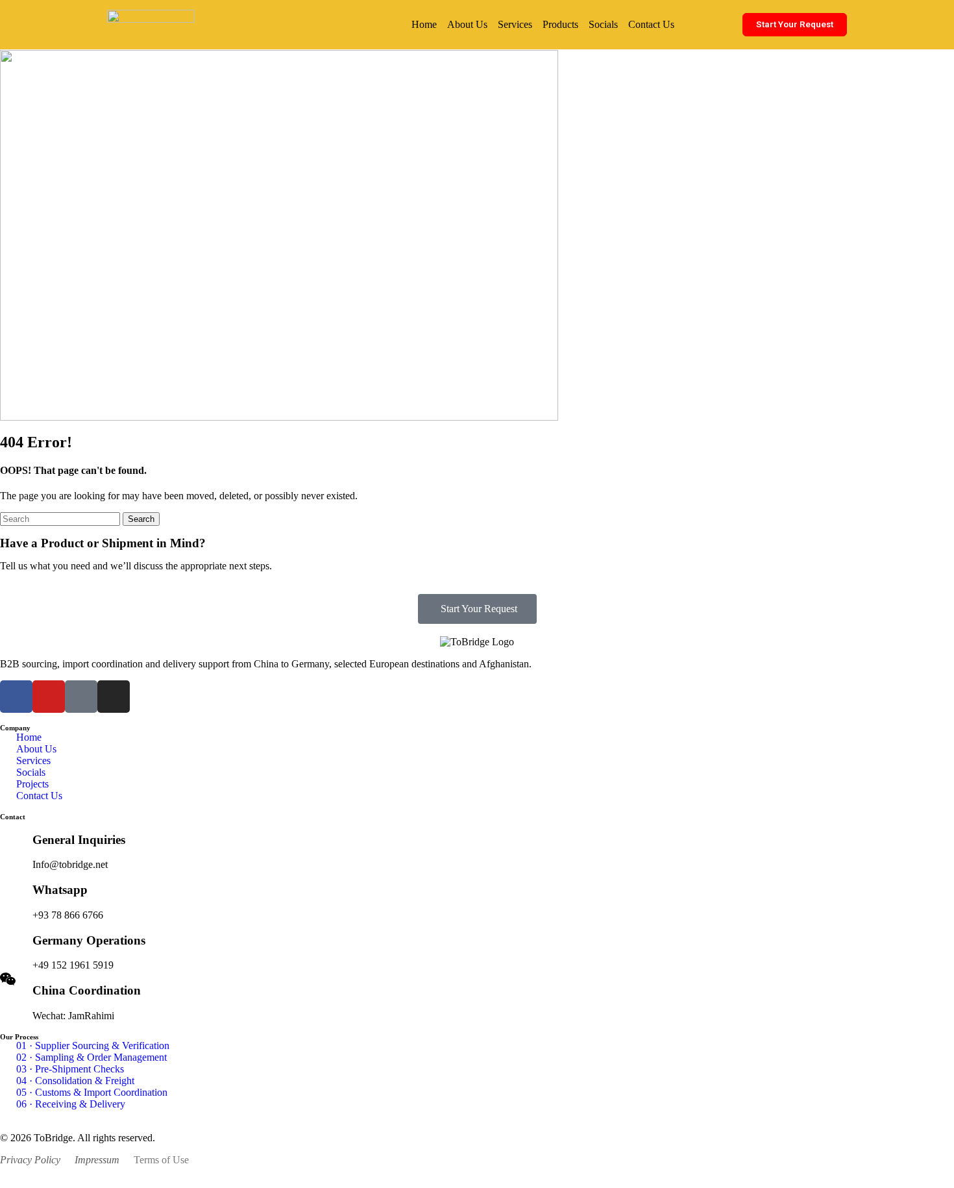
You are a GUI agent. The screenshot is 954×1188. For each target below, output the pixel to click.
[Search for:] (61, 518)
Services (515, 24)
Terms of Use (161, 1159)
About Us (467, 24)
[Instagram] (329, 24)
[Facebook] (229, 24)
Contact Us (651, 24)
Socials (603, 24)
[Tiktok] (296, 24)
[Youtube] (262, 24)
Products (560, 24)
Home (424, 24)
